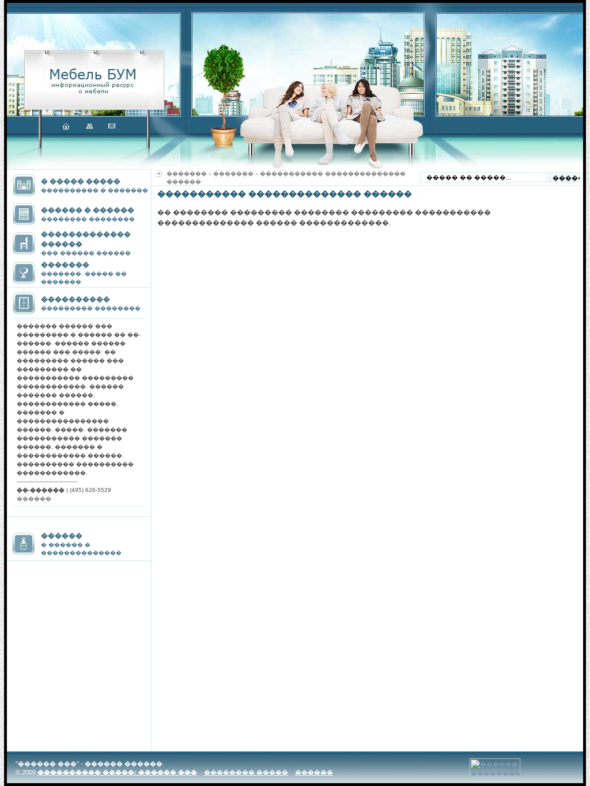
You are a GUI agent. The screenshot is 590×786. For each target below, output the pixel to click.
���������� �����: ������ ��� (117, 772)
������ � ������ (87, 210)
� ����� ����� (80, 181)
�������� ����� (246, 772)
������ (61, 536)
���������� (75, 299)
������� (65, 265)
